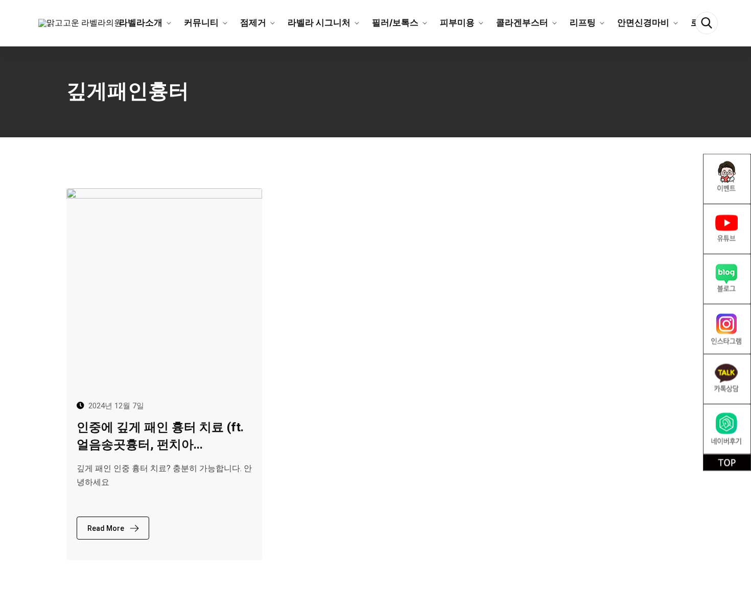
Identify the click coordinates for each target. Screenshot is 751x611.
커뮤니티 (201, 22)
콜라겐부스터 (522, 22)
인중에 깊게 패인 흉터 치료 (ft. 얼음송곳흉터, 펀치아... (160, 436)
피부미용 (457, 22)
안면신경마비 (643, 22)
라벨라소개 (140, 22)
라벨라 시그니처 (319, 22)
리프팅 (583, 22)
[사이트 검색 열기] (706, 23)
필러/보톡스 (395, 22)
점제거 (253, 22)
